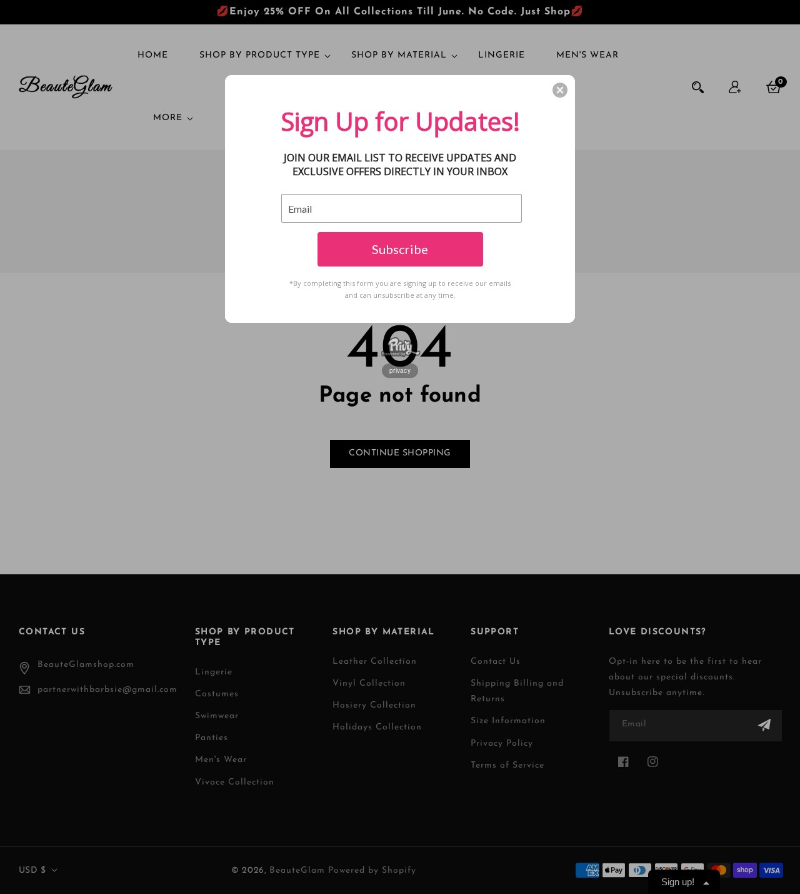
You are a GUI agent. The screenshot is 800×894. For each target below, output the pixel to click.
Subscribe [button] (400, 249)
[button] (560, 90)
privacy (400, 370)
